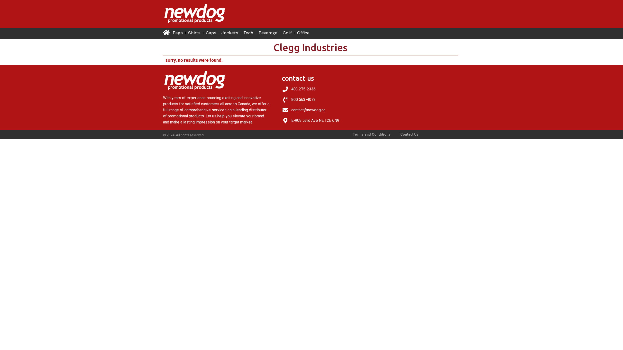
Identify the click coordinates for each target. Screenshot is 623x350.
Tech (248, 32)
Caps (211, 32)
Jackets (229, 32)
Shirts (194, 32)
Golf (287, 32)
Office (303, 32)
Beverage (268, 32)
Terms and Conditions (372, 134)
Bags (178, 32)
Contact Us (409, 134)
